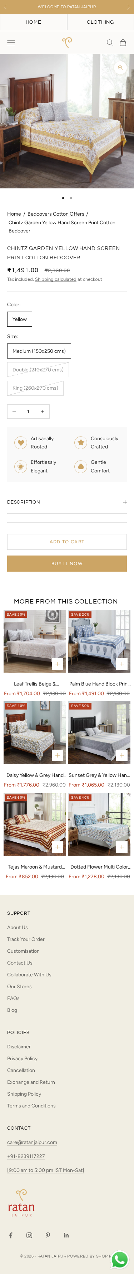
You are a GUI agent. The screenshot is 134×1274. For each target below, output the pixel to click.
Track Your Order (26, 939)
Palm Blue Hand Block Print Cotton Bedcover (99, 684)
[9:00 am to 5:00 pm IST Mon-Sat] (45, 1170)
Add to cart (67, 541)
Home (14, 214)
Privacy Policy (22, 1059)
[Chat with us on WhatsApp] (119, 1260)
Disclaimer (19, 1047)
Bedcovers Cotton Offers (56, 214)
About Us (17, 927)
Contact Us (20, 963)
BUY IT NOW (67, 563)
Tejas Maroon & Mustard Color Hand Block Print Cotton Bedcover (35, 867)
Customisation (23, 951)
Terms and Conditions (31, 1106)
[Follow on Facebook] (10, 1235)
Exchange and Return (31, 1082)
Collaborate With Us (29, 975)
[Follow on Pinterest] (47, 1235)
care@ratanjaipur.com (32, 1142)
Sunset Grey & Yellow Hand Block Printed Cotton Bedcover (99, 775)
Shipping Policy (24, 1094)
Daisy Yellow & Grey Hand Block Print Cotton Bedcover (35, 775)
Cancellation (21, 1070)
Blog (12, 1010)
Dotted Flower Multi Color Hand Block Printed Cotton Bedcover (99, 867)
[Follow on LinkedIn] (66, 1235)
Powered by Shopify (90, 1256)
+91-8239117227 (26, 1156)
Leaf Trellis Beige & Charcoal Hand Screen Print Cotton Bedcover (35, 684)
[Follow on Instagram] (29, 1235)
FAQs (13, 998)
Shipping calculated (55, 279)
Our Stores (19, 987)
